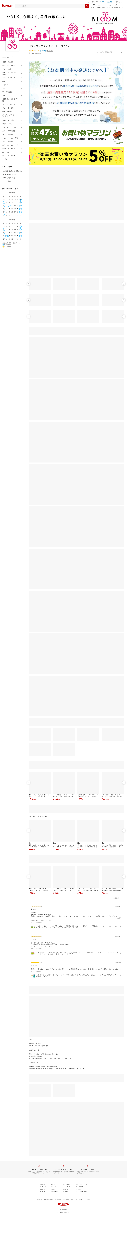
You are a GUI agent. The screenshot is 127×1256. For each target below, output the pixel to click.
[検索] (87, 6)
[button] (120, 2)
